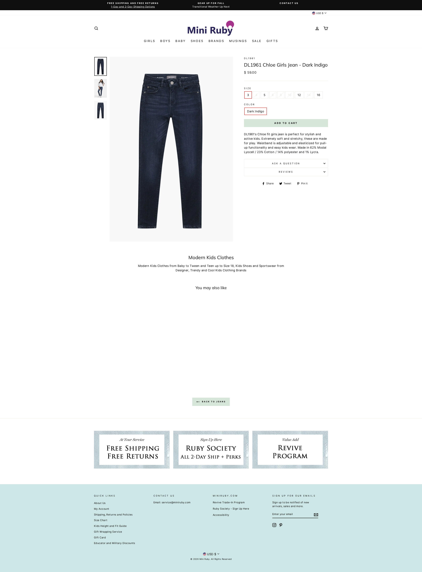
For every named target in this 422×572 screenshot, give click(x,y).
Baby (180, 41)
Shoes (197, 41)
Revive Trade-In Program (229, 502)
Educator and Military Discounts (114, 543)
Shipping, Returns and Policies (113, 514)
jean (281, 134)
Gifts (272, 41)
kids (257, 138)
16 (318, 95)
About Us (100, 503)
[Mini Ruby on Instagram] (274, 525)
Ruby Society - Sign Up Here (231, 508)
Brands (216, 41)
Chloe (261, 134)
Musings (238, 41)
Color (249, 104)
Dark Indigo (255, 111)
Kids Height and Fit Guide (110, 526)
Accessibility (221, 514)
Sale (257, 41)
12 (299, 95)
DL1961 (249, 58)
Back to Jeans (213, 401)
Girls (149, 41)
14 (309, 95)
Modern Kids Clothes (153, 266)
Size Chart (100, 520)
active (248, 138)
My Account (101, 508)
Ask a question (286, 163)
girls (274, 134)
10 (289, 95)
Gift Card (100, 537)
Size (247, 88)
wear (292, 147)
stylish (310, 134)
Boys (165, 41)
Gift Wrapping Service (108, 531)
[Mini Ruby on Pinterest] (281, 525)
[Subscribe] (316, 514)
